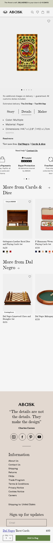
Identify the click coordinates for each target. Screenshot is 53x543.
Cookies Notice (16, 491)
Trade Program (16, 480)
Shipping (13, 468)
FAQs (11, 476)
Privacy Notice (16, 487)
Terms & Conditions (18, 483)
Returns (12, 472)
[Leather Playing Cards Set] (36, 251)
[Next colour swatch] (29, 252)
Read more (8, 138)
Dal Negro (23, 144)
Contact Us (14, 464)
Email (11, 519)
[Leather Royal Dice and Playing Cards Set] (4, 251)
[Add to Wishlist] (48, 21)
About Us (13, 460)
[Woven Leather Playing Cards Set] (43, 251)
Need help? (26, 150)
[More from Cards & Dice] (26, 189)
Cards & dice (38, 144)
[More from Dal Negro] (11, 267)
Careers (12, 495)
